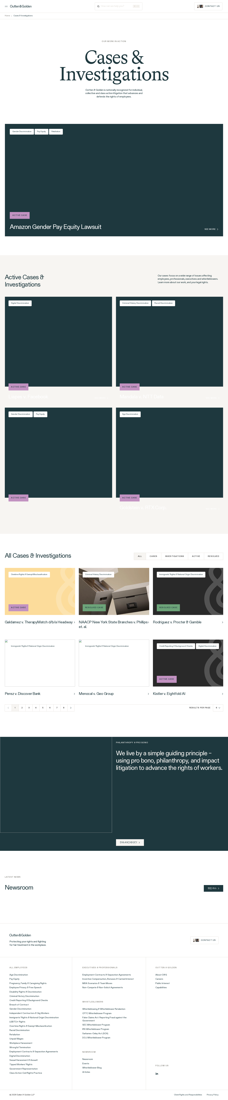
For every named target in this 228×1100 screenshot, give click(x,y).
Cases (153, 556)
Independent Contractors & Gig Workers (29, 1013)
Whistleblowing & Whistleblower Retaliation (103, 1009)
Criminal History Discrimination (135, 303)
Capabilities (161, 987)
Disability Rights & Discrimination (25, 992)
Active (196, 556)
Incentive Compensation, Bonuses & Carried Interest (108, 979)
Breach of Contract (19, 1005)
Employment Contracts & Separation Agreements (33, 1052)
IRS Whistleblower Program (95, 1029)
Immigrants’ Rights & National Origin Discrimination (34, 1018)
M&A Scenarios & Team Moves (97, 983)
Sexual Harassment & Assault (23, 1060)
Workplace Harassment (20, 1043)
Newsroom (87, 1059)
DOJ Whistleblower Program (96, 1038)
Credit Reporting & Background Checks (176, 646)
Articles (86, 1072)
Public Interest (162, 983)
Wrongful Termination (20, 1047)
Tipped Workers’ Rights (20, 1064)
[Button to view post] (74, 622)
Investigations (174, 556)
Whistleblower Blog (92, 1068)
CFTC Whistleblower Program (97, 1013)
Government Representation (23, 1069)
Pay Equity (41, 132)
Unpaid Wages (16, 1039)
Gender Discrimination (21, 132)
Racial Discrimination (163, 303)
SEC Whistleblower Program (96, 1025)
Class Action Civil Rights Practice (25, 1073)
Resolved (213, 556)
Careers (159, 979)
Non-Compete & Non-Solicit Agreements (102, 987)
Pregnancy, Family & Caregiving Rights (28, 983)
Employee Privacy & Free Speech (25, 987)
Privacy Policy (213, 1095)
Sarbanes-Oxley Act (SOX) (95, 1033)
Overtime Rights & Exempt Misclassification (29, 574)
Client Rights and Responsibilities (188, 1095)
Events (85, 1064)
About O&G (161, 975)
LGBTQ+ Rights (17, 1022)
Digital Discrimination (20, 303)
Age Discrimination (130, 414)
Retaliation (55, 132)
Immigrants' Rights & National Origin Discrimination (181, 574)
